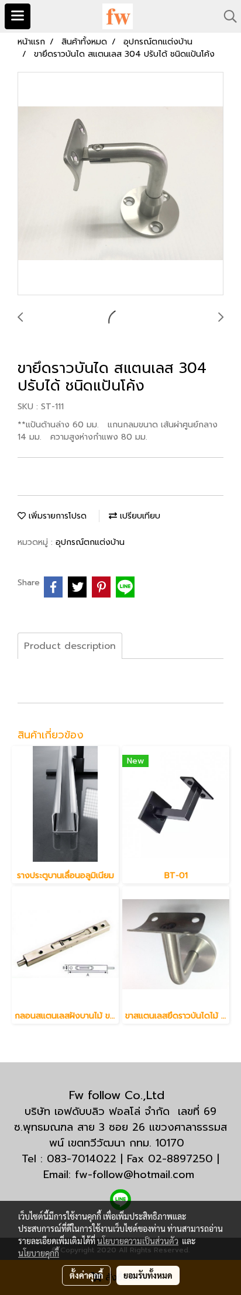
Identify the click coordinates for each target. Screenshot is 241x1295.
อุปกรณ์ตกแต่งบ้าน (90, 542)
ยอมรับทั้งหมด (148, 1275)
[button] (226, 16)
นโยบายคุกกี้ (38, 1253)
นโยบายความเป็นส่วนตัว (137, 1240)
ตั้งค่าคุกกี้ (86, 1275)
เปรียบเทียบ (138, 516)
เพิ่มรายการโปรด (56, 516)
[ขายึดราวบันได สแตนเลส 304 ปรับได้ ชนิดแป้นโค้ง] (120, 184)
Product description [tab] (70, 646)
